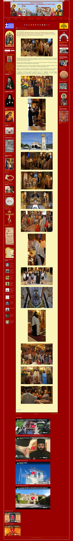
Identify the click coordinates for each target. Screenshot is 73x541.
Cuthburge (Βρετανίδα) (10, 68)
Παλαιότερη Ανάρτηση (54, 413)
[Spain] (31, 25)
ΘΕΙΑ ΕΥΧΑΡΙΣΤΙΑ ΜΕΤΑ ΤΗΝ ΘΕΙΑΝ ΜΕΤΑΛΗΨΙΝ (11, 284)
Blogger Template (34, 540)
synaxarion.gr (9, 72)
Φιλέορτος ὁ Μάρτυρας (11, 66)
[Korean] (45, 25)
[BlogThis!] (18, 409)
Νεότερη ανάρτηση (18, 413)
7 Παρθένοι (10, 67)
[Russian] (38, 25)
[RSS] (5, 538)
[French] (27, 25)
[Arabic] (47, 25)
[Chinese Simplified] (49, 25)
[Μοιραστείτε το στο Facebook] (20, 409)
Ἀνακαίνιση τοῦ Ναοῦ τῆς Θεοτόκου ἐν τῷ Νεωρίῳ (9, 65)
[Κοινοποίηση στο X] (19, 409)
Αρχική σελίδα (36, 413)
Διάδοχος (7, 67)
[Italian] (33, 25)
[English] (24, 25)
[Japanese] (42, 25)
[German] (29, 25)
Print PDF (26, 36)
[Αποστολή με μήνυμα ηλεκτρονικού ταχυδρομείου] (16, 409)
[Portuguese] (40, 25)
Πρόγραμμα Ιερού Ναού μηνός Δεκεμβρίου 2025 (12, 296)
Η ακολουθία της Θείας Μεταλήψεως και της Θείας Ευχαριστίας (12, 277)
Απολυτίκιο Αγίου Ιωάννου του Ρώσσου (12, 302)
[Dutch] (36, 25)
